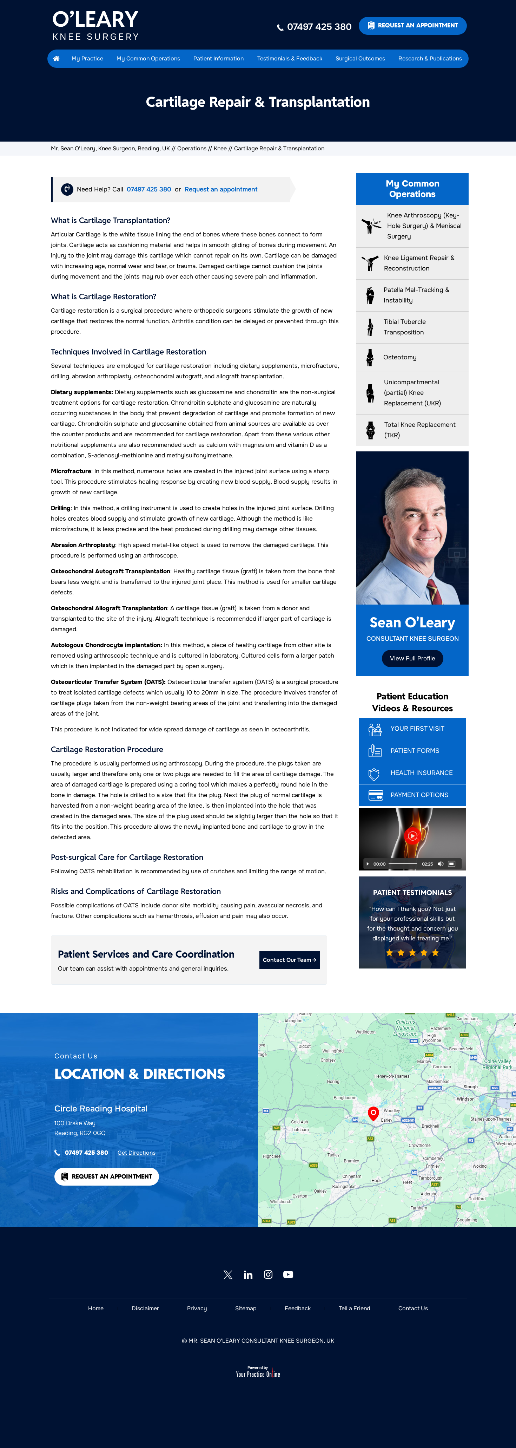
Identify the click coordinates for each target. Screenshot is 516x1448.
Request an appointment (221, 189)
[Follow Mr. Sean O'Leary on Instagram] (268, 1275)
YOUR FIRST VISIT (417, 728)
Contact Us (413, 1308)
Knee (220, 148)
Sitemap (246, 1308)
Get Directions (137, 1152)
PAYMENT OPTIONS (420, 795)
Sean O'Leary (412, 628)
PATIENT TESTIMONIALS (412, 892)
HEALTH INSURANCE (422, 773)
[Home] (56, 59)
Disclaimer (145, 1308)
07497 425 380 (319, 27)
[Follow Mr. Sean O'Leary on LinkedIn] (248, 1275)
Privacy (197, 1308)
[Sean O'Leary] (102, 25)
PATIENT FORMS (415, 751)
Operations (191, 148)
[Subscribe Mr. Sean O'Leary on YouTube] (288, 1275)
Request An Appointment (418, 25)
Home (96, 1308)
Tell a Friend (354, 1308)
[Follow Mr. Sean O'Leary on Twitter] (228, 1275)
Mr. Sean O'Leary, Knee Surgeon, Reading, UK (110, 148)
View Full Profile (412, 658)
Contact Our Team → (290, 960)
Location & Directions (139, 1067)
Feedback (298, 1308)
